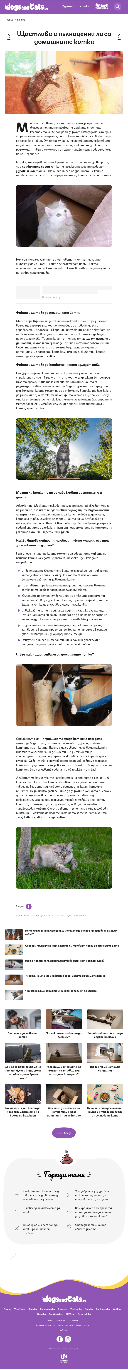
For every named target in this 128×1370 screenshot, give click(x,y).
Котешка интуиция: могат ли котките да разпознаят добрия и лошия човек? (71, 932)
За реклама (60, 1320)
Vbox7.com (19, 1308)
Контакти (73, 1320)
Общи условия (74, 1348)
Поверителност (65, 1325)
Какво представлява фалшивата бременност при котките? (64, 960)
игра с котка (22, 915)
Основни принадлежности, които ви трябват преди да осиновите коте (72, 945)
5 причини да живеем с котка (23, 1034)
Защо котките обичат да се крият (64, 1034)
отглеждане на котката (45, 915)
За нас (49, 1320)
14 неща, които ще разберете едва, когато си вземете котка (65, 975)
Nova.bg (41, 1313)
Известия (64, 1330)
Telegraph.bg (84, 1313)
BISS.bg (70, 1313)
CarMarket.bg (56, 1313)
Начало (9, 19)
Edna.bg (89, 1308)
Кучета (68, 6)
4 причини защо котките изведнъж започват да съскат (61, 990)
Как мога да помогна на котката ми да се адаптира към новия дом (64, 1111)
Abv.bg (7, 1308)
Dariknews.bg (103, 1308)
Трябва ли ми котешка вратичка (105, 1068)
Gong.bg (32, 1308)
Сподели (20, 905)
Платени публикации (45, 1325)
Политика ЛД (82, 1325)
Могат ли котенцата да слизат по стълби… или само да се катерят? (64, 1070)
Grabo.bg (62, 1308)
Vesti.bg (117, 1308)
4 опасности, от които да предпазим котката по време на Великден (23, 1111)
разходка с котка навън (74, 915)
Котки (84, 6)
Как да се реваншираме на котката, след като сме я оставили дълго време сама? (23, 1072)
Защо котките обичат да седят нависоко (105, 1034)
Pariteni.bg (76, 1308)
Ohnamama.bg (47, 1308)
